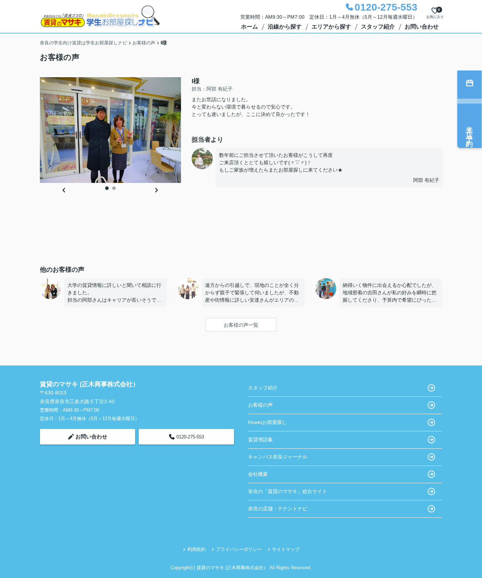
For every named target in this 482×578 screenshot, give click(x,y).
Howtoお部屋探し (267, 422)
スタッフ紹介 (378, 27)
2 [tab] (114, 188)
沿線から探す (285, 27)
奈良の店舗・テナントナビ (277, 508)
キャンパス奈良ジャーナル (277, 457)
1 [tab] (107, 188)
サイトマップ (286, 549)
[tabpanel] (110, 130)
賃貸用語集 (260, 439)
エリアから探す (331, 27)
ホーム (249, 27)
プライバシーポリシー (239, 549)
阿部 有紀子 (426, 180)
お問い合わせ (422, 27)
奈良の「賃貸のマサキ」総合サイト (287, 491)
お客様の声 (260, 405)
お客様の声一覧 (241, 325)
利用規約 (196, 549)
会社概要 (258, 474)
